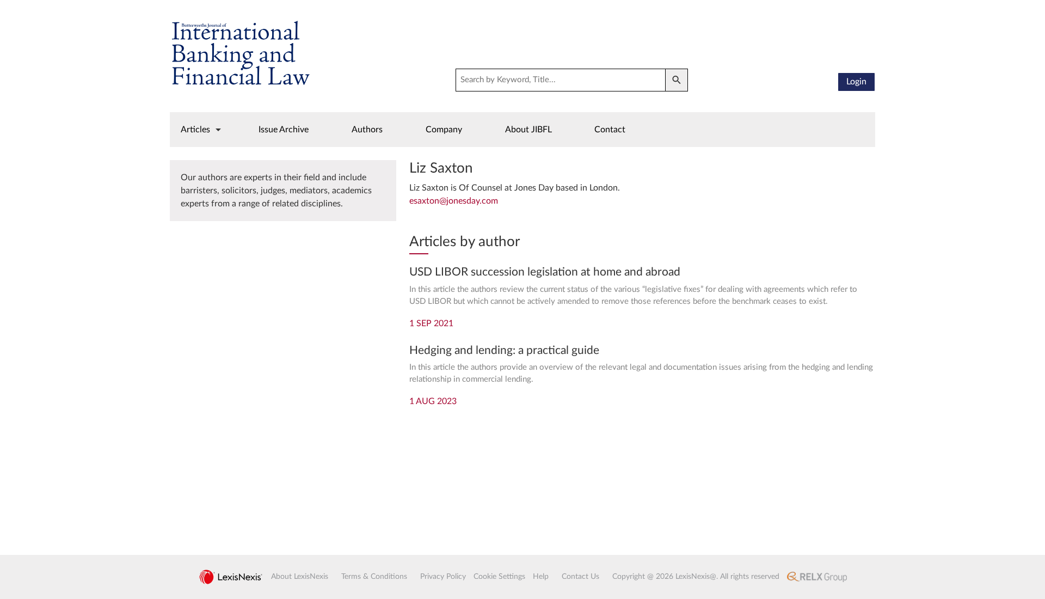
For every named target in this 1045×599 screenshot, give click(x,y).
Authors (367, 129)
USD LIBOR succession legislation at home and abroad (544, 272)
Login (856, 81)
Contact (609, 129)
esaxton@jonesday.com (453, 201)
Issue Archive (284, 129)
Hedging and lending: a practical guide (504, 350)
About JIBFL (528, 129)
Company (444, 129)
